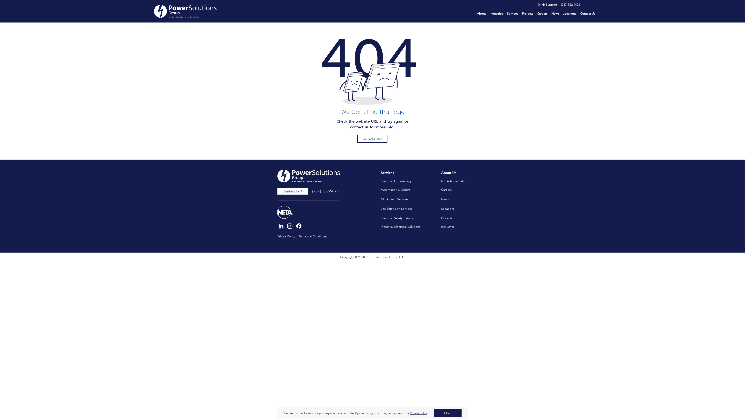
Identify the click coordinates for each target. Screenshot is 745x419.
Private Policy (418, 413)
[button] (448, 413)
